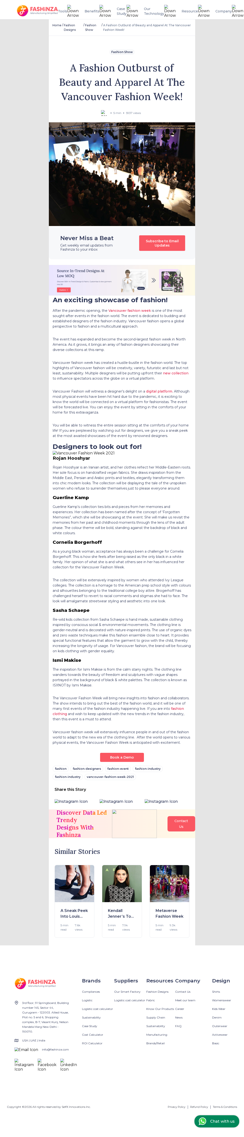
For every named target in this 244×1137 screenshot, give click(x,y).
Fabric (150, 1000)
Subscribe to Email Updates (162, 243)
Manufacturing (156, 1034)
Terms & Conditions (225, 1107)
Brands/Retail (155, 1043)
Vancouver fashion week (129, 310)
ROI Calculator (92, 1043)
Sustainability (91, 1017)
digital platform (159, 391)
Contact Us (182, 991)
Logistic (87, 1000)
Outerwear (219, 1026)
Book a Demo (122, 757)
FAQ (178, 1026)
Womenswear (221, 1000)
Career (179, 1009)
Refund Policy (199, 1107)
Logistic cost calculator (97, 1009)
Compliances (91, 991)
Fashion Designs (157, 991)
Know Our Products (160, 1009)
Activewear (220, 1034)
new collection (175, 373)
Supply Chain (155, 1017)
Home (56, 25)
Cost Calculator (92, 1034)
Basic (215, 1043)
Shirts (216, 991)
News (179, 1017)
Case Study (89, 1026)
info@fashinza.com (55, 1049)
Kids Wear (218, 1009)
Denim (217, 1017)
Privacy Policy (176, 1107)
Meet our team (185, 1000)
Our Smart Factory (127, 991)
